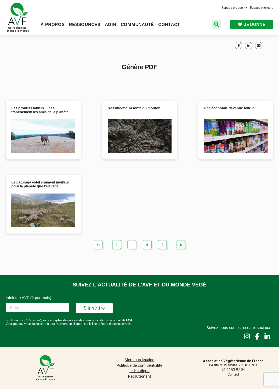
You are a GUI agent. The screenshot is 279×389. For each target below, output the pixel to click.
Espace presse (232, 8)
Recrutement (139, 376)
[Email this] (258, 45)
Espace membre (261, 8)
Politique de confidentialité (139, 365)
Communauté (137, 24)
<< (98, 245)
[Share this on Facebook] (238, 45)
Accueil (19, 44)
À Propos (53, 24)
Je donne (254, 24)
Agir (110, 24)
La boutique (139, 370)
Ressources (84, 24)
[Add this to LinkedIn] (248, 45)
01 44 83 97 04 (233, 369)
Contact (169, 24)
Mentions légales (139, 359)
